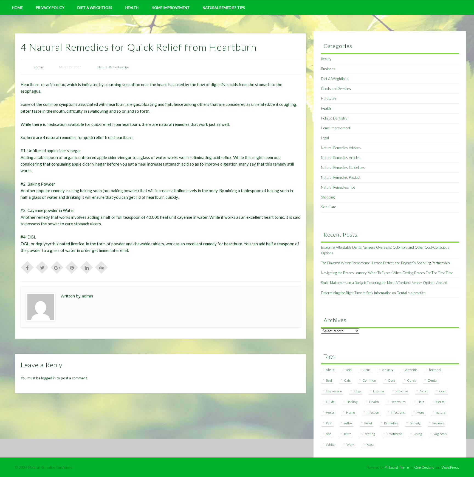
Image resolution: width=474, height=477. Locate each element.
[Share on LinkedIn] (86, 267)
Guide (330, 402)
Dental (433, 380)
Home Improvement (171, 7)
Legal (325, 138)
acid (349, 370)
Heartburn (398, 402)
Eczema (378, 391)
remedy (415, 423)
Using (418, 434)
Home (17, 7)
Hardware (328, 98)
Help (420, 402)
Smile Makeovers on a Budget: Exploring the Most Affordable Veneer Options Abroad (384, 282)
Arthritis (411, 370)
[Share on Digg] (101, 267)
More (420, 412)
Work (350, 444)
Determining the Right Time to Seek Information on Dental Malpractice (373, 293)
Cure (391, 380)
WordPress (450, 467)
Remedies (391, 423)
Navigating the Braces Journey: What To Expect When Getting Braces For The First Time (387, 273)
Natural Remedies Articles (340, 157)
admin (38, 67)
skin (329, 434)
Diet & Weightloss (94, 7)
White (330, 444)
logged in (48, 378)
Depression (334, 391)
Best (329, 380)
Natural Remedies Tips (224, 7)
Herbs (330, 412)
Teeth (347, 434)
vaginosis (440, 434)
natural (441, 412)
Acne (367, 370)
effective (402, 391)
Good (423, 391)
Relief (368, 423)
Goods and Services (336, 88)
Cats (347, 380)
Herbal (440, 402)
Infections (398, 412)
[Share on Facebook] (27, 267)
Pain (329, 423)
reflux (348, 423)
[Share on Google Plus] (57, 267)
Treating (369, 434)
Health (132, 7)
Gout (443, 391)
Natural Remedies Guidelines (343, 167)
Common (369, 380)
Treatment (394, 434)
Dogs (357, 391)
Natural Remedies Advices (341, 148)
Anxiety (387, 370)
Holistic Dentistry (334, 118)
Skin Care (328, 207)
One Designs (424, 467)
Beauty (326, 59)
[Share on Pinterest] (71, 267)
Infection (373, 412)
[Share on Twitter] (42, 267)
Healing (351, 402)
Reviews (438, 423)
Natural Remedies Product (340, 177)
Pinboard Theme (397, 467)
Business (328, 69)
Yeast (370, 444)
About (330, 370)
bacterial (435, 370)
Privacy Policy (50, 7)
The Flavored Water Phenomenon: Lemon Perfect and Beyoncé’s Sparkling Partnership (385, 263)
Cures (411, 380)
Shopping (328, 197)
